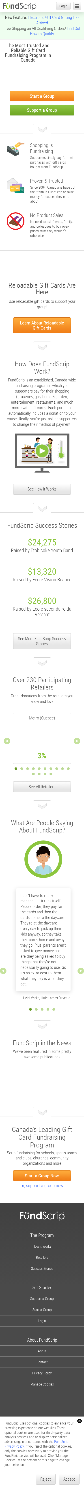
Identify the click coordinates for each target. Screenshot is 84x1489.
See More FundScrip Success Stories (42, 641)
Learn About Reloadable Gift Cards (42, 325)
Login (63, 6)
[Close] (79, 1421)
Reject (45, 1479)
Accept (69, 1479)
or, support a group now (42, 1185)
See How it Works (42, 489)
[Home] (19, 6)
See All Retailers (42, 786)
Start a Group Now (42, 1175)
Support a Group (42, 110)
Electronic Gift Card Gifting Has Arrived (53, 20)
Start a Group (42, 96)
